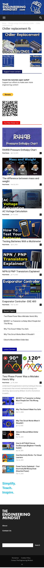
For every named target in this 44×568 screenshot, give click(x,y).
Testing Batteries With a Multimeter (21, 241)
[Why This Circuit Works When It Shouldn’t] (8, 424)
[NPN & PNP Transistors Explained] (22, 259)
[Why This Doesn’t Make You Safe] (8, 412)
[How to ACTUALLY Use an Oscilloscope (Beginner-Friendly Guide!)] (8, 446)
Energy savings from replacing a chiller (21, 23)
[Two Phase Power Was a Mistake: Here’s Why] (22, 364)
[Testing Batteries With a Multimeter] (22, 228)
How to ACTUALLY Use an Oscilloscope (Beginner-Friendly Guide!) (28, 445)
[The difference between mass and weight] (22, 166)
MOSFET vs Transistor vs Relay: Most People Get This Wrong (22, 322)
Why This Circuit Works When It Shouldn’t (19, 334)
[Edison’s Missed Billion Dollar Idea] (8, 435)
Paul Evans (5, 153)
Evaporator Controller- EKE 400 (19, 301)
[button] (4, 18)
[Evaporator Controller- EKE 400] (22, 289)
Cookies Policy (25, 558)
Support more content (12, 72)
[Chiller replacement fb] (22, 53)
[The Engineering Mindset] (22, 7)
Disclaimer (15, 558)
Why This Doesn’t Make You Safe (16, 329)
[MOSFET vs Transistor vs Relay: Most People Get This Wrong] (8, 401)
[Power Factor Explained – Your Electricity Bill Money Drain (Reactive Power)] (8, 469)
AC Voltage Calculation (14, 211)
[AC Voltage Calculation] (22, 198)
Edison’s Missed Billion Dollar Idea (16, 340)
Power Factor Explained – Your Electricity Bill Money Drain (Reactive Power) (28, 468)
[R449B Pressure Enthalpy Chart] (22, 137)
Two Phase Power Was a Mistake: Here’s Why (21, 316)
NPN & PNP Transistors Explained (21, 271)
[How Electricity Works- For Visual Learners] (8, 458)
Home (4, 23)
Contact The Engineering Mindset (22, 560)
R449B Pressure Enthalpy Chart (19, 149)
